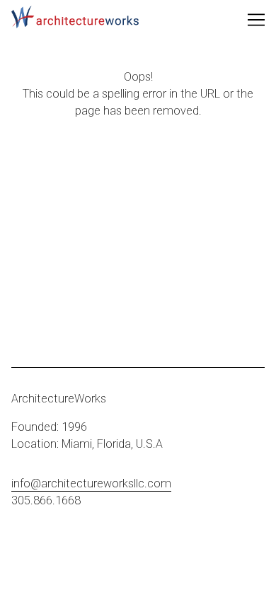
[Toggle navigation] (256, 19)
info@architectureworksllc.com (91, 483)
